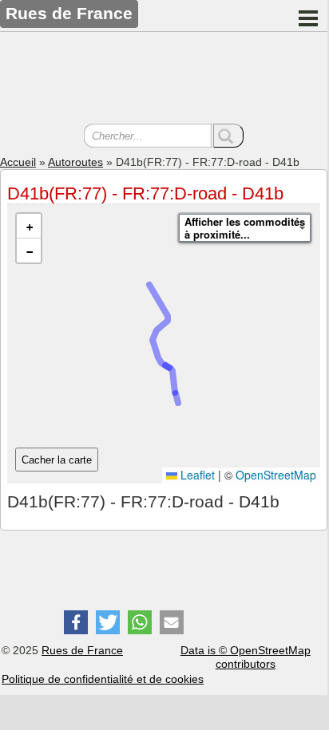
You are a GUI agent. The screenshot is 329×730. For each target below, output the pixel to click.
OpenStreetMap (276, 475)
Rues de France (82, 650)
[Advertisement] (163, 80)
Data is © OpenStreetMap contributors (245, 657)
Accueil (18, 162)
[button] (29, 226)
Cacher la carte (57, 460)
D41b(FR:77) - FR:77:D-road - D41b (145, 193)
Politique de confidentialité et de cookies (103, 679)
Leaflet (196, 475)
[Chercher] (228, 136)
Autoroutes (75, 162)
